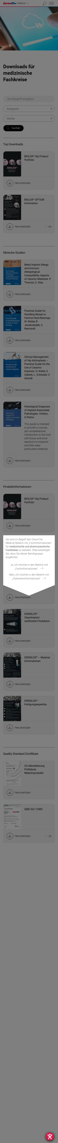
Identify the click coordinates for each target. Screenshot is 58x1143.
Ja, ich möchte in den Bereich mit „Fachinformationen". (29, 566)
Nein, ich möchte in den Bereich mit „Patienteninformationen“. (29, 576)
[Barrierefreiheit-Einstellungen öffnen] (50, 1136)
